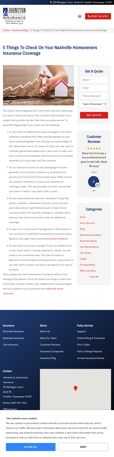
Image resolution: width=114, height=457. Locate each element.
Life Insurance (10, 344)
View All (94, 276)
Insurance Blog (20, 30)
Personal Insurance (13, 331)
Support (81, 331)
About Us (45, 331)
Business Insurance (13, 338)
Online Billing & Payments (91, 338)
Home (6, 30)
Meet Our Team (48, 338)
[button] (79, 16)
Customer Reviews (50, 344)
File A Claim (83, 344)
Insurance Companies (52, 351)
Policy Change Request (89, 351)
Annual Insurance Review (90, 358)
